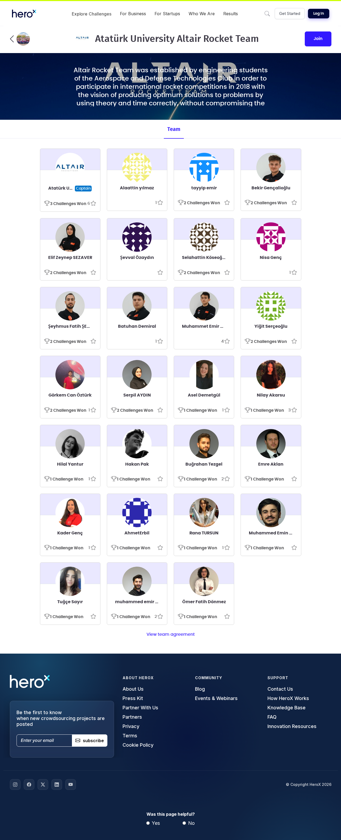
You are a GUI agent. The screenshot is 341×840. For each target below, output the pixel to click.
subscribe (93, 740)
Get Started (289, 13)
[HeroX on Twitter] (43, 784)
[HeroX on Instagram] (15, 784)
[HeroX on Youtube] (70, 784)
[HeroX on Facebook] (29, 784)
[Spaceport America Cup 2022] (20, 38)
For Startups (167, 13)
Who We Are (202, 13)
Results (230, 13)
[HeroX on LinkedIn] (56, 784)
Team (173, 129)
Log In (318, 13)
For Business (133, 13)
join (318, 39)
